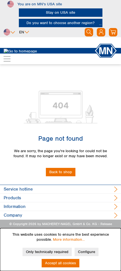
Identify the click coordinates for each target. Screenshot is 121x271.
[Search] (89, 32)
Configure (86, 251)
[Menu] (7, 59)
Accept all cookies (60, 263)
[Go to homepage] (49, 51)
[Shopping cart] (113, 32)
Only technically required (47, 251)
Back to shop (60, 172)
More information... (69, 239)
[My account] (101, 32)
